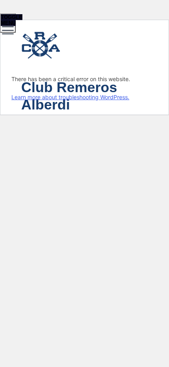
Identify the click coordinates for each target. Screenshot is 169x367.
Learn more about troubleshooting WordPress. (70, 97)
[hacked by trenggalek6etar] (83, 46)
